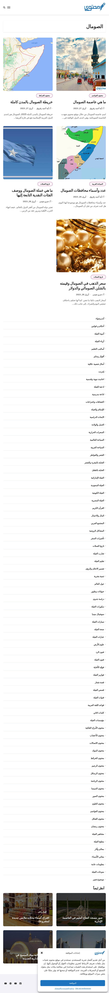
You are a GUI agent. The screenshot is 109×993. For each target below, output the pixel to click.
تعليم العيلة (99, 561)
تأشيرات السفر (97, 538)
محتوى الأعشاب (97, 735)
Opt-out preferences (83, 988)
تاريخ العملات (45, 184)
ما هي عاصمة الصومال (89, 102)
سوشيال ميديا (98, 614)
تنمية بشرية (99, 576)
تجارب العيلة (98, 553)
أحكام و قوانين (97, 326)
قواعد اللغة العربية (96, 705)
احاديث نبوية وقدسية (95, 379)
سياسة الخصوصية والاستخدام (64, 988)
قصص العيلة (98, 690)
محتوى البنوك (98, 750)
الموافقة (72, 983)
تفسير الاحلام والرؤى (95, 568)
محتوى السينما (97, 788)
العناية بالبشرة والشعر (94, 462)
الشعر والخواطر (97, 455)
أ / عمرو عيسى (45, 201)
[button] (41, 953)
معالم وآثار (99, 849)
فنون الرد (100, 652)
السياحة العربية (97, 184)
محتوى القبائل (98, 818)
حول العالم (99, 583)
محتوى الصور (98, 796)
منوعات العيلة (98, 872)
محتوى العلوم (98, 803)
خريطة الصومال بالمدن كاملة (31, 102)
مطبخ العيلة (99, 841)
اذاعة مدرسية (98, 394)
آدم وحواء (100, 318)
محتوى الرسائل (97, 773)
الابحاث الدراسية (97, 417)
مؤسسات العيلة (97, 720)
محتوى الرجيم (98, 765)
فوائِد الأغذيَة (99, 667)
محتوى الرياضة (97, 781)
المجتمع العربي (97, 523)
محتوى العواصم (97, 95)
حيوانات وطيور (97, 591)
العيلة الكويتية (98, 493)
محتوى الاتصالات (97, 743)
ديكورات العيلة (97, 606)
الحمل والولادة (98, 424)
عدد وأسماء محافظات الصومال (83, 190)
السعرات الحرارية (96, 432)
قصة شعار (99, 682)
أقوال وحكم (99, 356)
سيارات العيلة (98, 621)
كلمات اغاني (98, 712)
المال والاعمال (97, 515)
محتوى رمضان (97, 826)
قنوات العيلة (98, 697)
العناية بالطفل (98, 470)
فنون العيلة (99, 659)
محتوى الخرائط (44, 95)
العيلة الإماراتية (97, 477)
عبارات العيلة (98, 637)
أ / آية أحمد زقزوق (97, 108)
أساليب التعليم (97, 348)
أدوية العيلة (99, 333)
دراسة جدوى (98, 599)
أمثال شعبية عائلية (96, 364)
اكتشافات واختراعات (95, 402)
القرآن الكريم (98, 508)
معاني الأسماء (98, 856)
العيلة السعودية (97, 485)
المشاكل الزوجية (96, 530)
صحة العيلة (99, 629)
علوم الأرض (99, 644)
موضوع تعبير (98, 879)
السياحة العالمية (97, 439)
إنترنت (101, 371)
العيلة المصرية (98, 500)
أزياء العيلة (99, 341)
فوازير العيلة (98, 674)
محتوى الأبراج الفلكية (94, 727)
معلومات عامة (97, 864)
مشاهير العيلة (98, 834)
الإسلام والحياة (97, 409)
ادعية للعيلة (99, 386)
